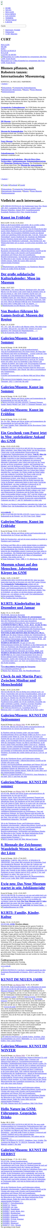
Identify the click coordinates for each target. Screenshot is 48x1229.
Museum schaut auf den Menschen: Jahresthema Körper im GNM (19, 568)
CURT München (11, 34)
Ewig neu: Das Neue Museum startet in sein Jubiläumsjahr (23, 886)
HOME (8, 8)
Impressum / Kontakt (12, 30)
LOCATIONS (10, 16)
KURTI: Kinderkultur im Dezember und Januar (20, 605)
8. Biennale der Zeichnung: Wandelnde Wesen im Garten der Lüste (23, 849)
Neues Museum (36, 90)
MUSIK (4, 47)
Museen (26, 90)
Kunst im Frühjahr (15, 217)
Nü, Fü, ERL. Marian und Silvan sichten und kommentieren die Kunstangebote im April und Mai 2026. (23, 422)
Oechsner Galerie (10, 997)
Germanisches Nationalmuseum (24, 88)
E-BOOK (8, 22)
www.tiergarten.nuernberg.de (11, 669)
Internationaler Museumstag (11, 90)
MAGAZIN (9, 12)
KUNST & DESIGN (8, 51)
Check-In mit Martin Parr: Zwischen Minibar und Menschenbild (21, 680)
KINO (3, 49)
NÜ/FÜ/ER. (5, 924)
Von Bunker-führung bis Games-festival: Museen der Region (22, 315)
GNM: (12, 924)
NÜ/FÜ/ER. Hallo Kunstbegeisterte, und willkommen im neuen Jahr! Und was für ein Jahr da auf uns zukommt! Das (23, 988)
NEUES (8, 10)
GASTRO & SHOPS (8, 55)
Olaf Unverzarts (29, 997)
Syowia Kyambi (10, 1007)
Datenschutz (9, 32)
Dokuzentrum (6, 88)
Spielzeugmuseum (8, 92)
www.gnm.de (5, 966)
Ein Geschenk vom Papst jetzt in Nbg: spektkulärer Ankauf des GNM (24, 437)
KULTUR (4, 53)
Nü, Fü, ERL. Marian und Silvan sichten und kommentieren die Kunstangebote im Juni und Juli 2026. (23, 399)
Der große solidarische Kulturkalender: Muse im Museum (20, 278)
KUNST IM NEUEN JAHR (22, 979)
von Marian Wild (18, 725)
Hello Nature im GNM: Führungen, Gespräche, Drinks (19, 1113)
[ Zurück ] (4, 84)
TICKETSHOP (11, 20)
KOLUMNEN (10, 14)
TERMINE (9, 18)
